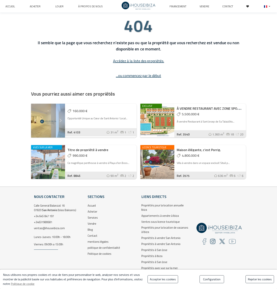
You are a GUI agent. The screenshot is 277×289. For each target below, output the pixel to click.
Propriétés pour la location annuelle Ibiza (162, 207)
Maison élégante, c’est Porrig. (199, 149)
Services (93, 217)
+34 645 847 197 (44, 216)
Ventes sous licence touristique (160, 222)
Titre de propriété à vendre (87, 149)
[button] (267, 6)
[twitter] (222, 242)
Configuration (211, 279)
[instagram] (212, 242)
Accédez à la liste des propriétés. (138, 61)
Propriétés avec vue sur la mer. (159, 268)
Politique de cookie (22, 283)
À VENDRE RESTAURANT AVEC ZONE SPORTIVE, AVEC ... (217, 108)
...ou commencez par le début (138, 75)
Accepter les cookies (163, 279)
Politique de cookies (99, 254)
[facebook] (204, 242)
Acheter (92, 211)
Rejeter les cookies (260, 279)
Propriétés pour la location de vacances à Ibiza (164, 229)
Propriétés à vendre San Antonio (161, 238)
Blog (90, 229)
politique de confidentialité (104, 248)
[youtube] (232, 242)
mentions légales (98, 242)
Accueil (92, 205)
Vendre (92, 223)
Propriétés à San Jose (154, 250)
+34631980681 (43, 222)
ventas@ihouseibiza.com (49, 228)
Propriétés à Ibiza (151, 256)
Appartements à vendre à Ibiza (160, 216)
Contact (92, 235)
